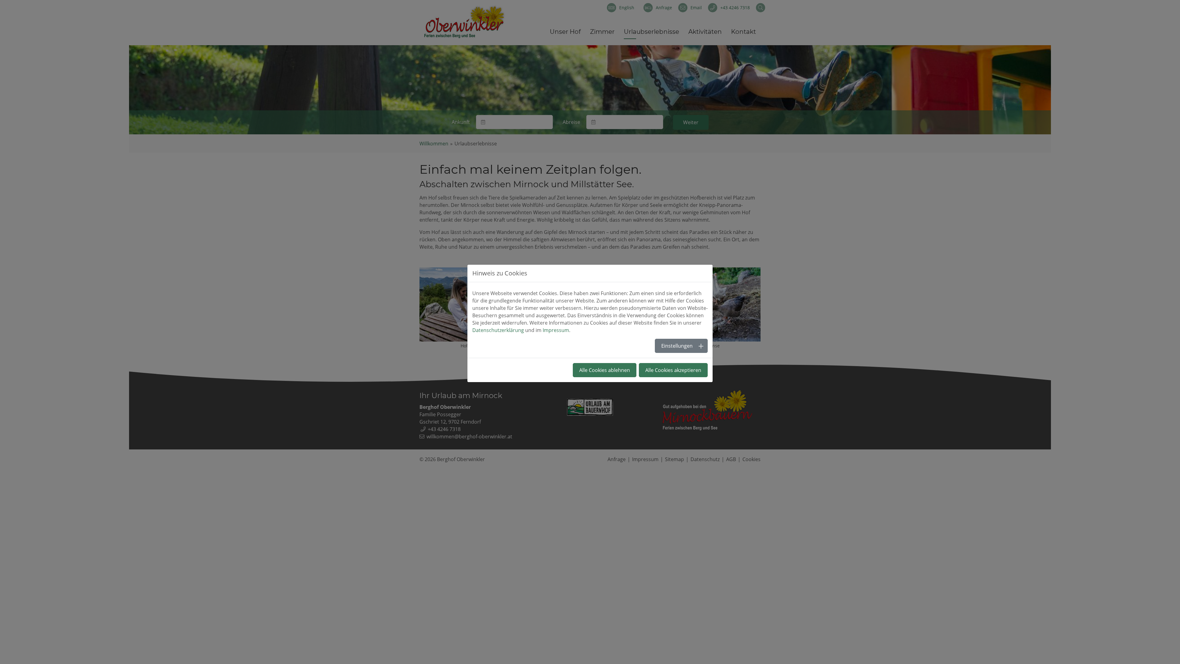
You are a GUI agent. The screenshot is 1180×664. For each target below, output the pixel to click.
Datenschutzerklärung (498, 330)
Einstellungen (677, 345)
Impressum (556, 330)
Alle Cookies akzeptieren (673, 370)
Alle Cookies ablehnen (604, 370)
